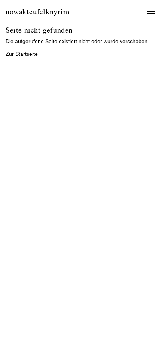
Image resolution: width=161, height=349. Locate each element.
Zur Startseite (22, 54)
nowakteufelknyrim (37, 11)
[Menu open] (147, 11)
